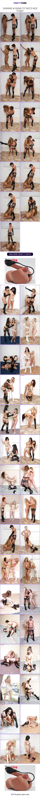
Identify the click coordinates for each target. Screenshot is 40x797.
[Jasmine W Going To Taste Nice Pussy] (10, 539)
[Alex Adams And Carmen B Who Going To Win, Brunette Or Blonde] (30, 420)
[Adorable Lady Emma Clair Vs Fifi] (10, 569)
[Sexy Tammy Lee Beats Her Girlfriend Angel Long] (30, 539)
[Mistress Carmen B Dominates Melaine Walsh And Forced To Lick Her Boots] (10, 360)
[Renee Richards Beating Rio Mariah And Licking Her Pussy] (30, 479)
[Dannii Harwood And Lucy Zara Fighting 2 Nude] (10, 689)
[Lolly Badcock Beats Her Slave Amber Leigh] (10, 300)
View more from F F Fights (20, 254)
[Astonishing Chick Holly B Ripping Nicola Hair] (30, 390)
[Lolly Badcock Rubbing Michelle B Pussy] (30, 629)
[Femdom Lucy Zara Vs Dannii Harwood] (30, 300)
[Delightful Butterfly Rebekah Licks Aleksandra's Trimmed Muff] (30, 360)
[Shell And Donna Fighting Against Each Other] (10, 479)
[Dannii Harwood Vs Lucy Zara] (30, 569)
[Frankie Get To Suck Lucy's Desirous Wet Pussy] (10, 749)
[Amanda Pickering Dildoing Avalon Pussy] (10, 629)
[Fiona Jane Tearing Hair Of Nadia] (30, 599)
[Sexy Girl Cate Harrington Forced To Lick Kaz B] (30, 659)
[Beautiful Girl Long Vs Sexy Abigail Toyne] (10, 659)
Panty (20, 3)
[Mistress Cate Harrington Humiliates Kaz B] (30, 689)
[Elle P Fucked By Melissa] (10, 509)
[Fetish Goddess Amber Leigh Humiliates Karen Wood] (10, 420)
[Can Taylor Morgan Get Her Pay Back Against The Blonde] (30, 509)
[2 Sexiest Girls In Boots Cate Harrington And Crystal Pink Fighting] (10, 390)
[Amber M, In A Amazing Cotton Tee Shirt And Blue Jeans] (10, 450)
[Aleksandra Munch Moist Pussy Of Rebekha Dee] (30, 749)
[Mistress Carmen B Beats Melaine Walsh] (10, 330)
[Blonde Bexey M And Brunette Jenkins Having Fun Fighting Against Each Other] (30, 450)
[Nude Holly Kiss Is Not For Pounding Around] (10, 599)
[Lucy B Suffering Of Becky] (10, 719)
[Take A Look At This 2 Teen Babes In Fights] (30, 719)
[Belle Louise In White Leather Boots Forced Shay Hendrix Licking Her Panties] (30, 330)
